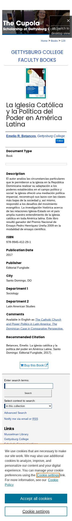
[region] (36, 482)
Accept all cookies (36, 498)
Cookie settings (48, 475)
